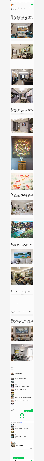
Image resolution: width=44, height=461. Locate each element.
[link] (14, 460)
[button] (11, 460)
